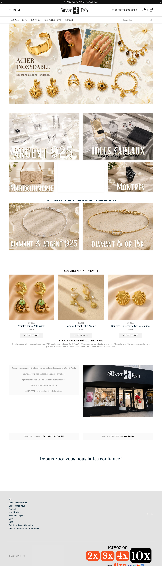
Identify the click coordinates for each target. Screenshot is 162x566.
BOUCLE (31, 323)
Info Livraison (15, 512)
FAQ (11, 499)
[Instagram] (15, 10)
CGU (11, 522)
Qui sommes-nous (52, 20)
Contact (69, 20)
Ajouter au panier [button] (31, 335)
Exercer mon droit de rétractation (24, 528)
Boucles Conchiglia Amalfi (81, 326)
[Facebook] (10, 10)
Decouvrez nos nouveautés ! (81, 271)
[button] (1, 2)
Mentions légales (17, 515)
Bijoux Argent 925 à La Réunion (81, 340)
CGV (11, 519)
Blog (24, 20)
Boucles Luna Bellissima (31, 326)
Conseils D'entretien (18, 502)
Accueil (14, 20)
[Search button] (151, 20)
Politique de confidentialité (21, 525)
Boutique (35, 20)
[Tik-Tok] (19, 10)
